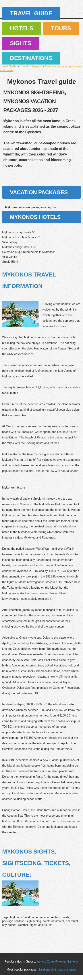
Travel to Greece (30, 66)
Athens (41, 961)
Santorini (73, 961)
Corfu (50, 961)
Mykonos (60, 961)
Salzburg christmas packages (57, 969)
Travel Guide (31, 13)
